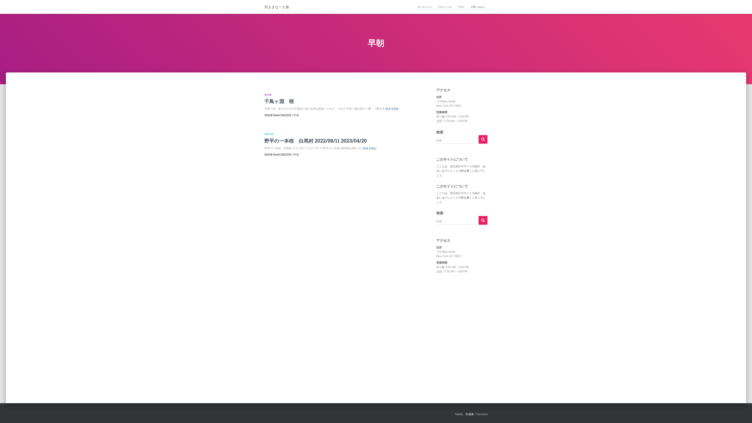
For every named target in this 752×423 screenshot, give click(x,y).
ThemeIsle (481, 414)
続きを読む (392, 108)
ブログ (461, 7)
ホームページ (425, 7)
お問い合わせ (478, 7)
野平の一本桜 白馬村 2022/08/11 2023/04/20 (315, 140)
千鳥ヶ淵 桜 (279, 101)
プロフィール (445, 7)
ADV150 (268, 134)
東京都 (267, 94)
